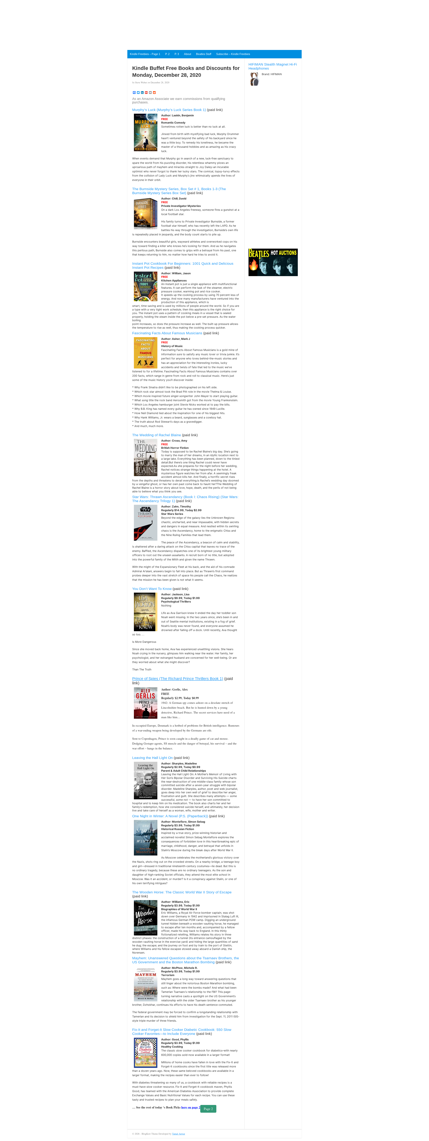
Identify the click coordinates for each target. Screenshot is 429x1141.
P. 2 (167, 54)
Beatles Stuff (203, 54)
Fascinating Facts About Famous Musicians (167, 333)
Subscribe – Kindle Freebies (233, 54)
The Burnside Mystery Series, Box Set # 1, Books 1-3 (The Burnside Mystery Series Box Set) (179, 191)
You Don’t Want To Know (152, 589)
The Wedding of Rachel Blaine (156, 435)
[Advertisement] (100, 23)
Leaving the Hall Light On (152, 758)
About (187, 54)
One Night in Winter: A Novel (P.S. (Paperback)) (170, 816)
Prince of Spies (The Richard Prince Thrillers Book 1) (177, 678)
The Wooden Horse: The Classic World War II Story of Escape (182, 892)
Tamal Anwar (178, 1133)
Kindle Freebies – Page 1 (145, 54)
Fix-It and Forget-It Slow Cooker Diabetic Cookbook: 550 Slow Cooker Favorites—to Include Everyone (181, 1032)
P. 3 (177, 54)
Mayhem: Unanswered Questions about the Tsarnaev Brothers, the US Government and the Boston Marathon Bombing (185, 960)
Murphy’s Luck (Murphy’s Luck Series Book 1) (169, 110)
